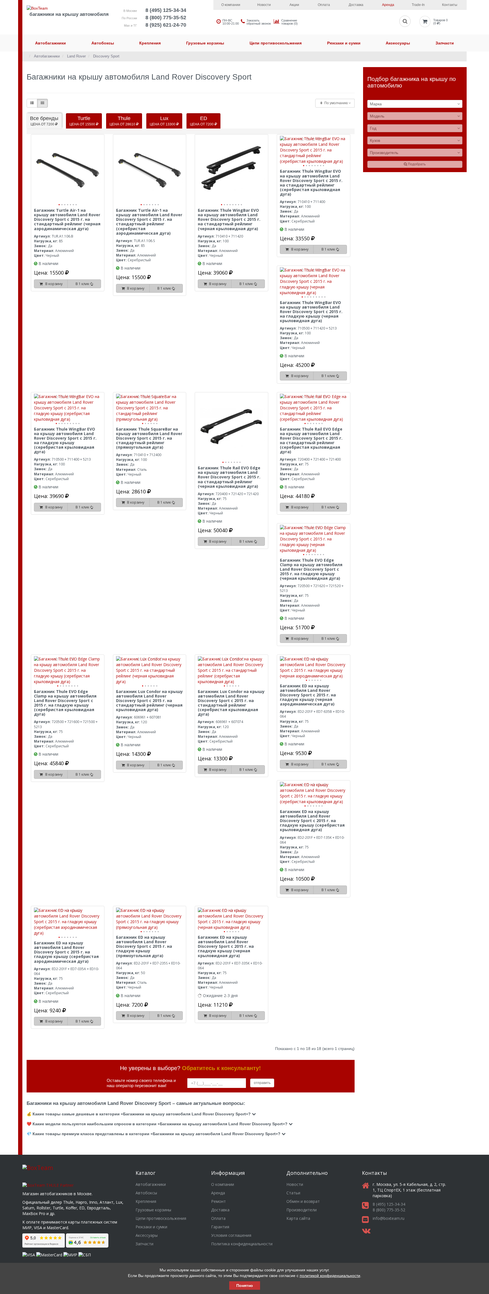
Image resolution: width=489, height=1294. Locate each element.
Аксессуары (398, 43)
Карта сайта (298, 1218)
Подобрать (416, 164)
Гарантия (220, 1226)
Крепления (150, 43)
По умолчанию (336, 103)
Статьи (293, 1192)
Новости (264, 5)
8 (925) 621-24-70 (165, 25)
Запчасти (445, 43)
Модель (377, 116)
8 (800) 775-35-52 (165, 17)
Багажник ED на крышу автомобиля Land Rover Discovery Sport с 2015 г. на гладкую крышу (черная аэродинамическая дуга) (308, 695)
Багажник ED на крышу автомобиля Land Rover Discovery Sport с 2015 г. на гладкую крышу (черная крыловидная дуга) (226, 946)
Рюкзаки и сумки (344, 43)
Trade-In (418, 5)
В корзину (53, 283)
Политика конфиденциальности (242, 1243)
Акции (294, 5)
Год (373, 128)
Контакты (449, 5)
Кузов (375, 140)
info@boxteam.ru (388, 1218)
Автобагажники (50, 43)
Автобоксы (102, 43)
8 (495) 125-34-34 (165, 10)
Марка (376, 104)
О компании (230, 5)
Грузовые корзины (205, 43)
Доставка (356, 5)
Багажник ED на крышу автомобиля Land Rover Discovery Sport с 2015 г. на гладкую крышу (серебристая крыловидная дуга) (312, 820)
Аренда (388, 5)
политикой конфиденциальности (330, 1275)
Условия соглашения (231, 1235)
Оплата (324, 5)
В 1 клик (83, 283)
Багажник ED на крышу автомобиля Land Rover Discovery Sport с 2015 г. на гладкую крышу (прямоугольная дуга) (144, 946)
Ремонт (218, 1201)
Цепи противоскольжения (276, 43)
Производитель (384, 152)
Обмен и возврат (303, 1201)
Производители (301, 1209)
